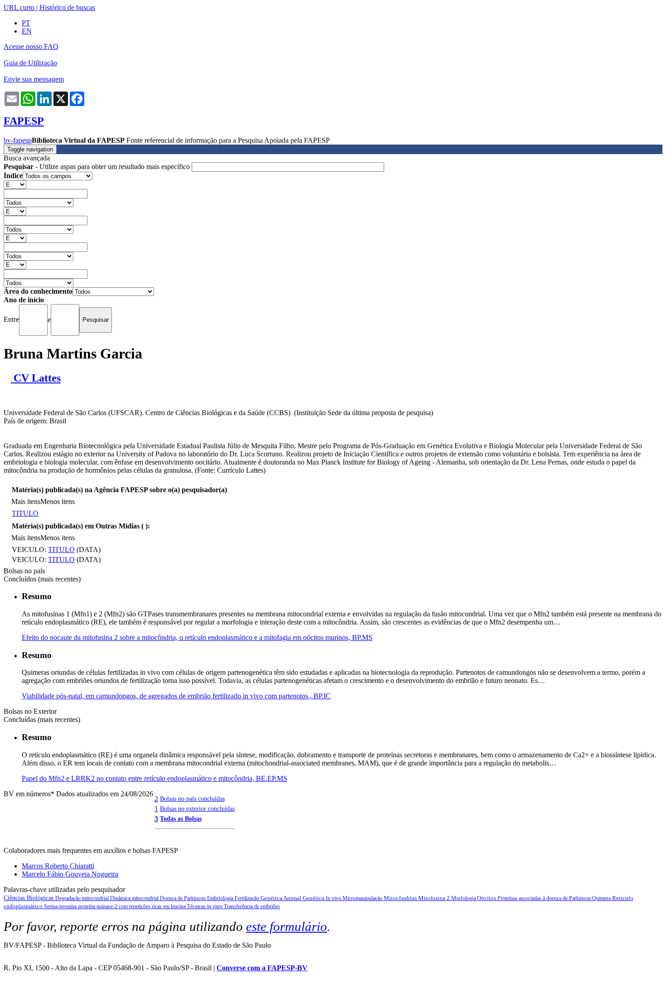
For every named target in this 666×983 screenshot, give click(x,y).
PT (26, 23)
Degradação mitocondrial (82, 898)
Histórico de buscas (67, 7)
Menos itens (57, 501)
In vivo (334, 898)
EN (27, 31)
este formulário (286, 926)
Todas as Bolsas (181, 818)
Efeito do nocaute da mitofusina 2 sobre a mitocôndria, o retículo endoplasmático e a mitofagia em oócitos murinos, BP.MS (197, 637)
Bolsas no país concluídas (192, 798)
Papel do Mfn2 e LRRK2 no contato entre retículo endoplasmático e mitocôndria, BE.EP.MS (154, 778)
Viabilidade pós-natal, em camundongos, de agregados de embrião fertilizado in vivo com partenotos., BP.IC (176, 696)
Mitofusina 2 (434, 898)
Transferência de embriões (252, 906)
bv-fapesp (18, 140)
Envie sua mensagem (34, 79)
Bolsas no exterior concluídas (197, 808)
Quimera (602, 898)
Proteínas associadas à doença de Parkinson (544, 898)
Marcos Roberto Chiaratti (58, 866)
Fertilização (248, 898)
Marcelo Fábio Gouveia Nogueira (70, 874)
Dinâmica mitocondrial (135, 898)
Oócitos (487, 898)
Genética (314, 898)
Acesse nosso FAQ (31, 46)
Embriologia (221, 898)
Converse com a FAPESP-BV (262, 968)
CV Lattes (36, 378)
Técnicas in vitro (205, 906)
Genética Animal (282, 898)
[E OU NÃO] (15, 184)
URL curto (19, 7)
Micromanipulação (363, 898)
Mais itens (25, 501)
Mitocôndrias (401, 898)
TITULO (25, 513)
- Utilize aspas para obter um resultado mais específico (98, 166)
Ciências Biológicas (29, 898)
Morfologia (464, 898)
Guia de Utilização (30, 63)
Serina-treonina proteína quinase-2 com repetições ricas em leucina (115, 906)
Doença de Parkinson (183, 898)
